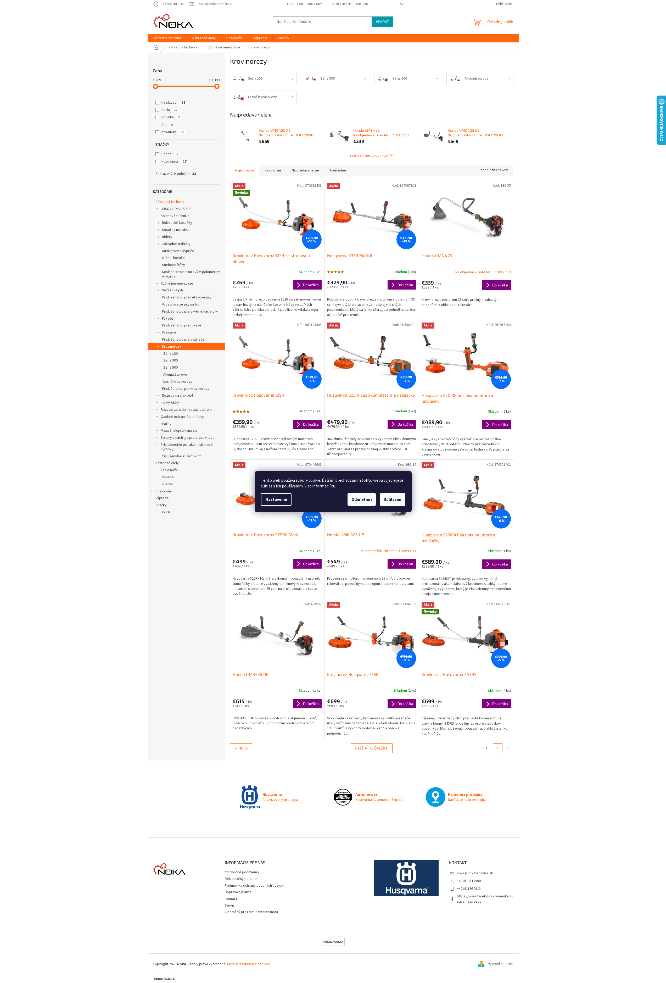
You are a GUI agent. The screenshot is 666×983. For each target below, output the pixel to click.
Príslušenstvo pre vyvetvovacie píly (190, 311)
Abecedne (338, 170)
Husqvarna (174, 161)
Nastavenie (276, 499)
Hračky (166, 423)
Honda (169, 154)
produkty (172, 132)
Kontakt (231, 899)
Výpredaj (162, 498)
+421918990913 (469, 888)
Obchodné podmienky (304, 4)
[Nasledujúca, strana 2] (497, 748)
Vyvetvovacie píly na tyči (181, 304)
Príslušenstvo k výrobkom (181, 456)
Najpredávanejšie (305, 170)
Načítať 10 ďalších (371, 748)
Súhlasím (392, 499)
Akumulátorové (175, 374)
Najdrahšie (273, 170)
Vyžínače (169, 332)
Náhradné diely (167, 463)
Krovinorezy (171, 346)
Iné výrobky (170, 402)
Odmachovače (173, 257)
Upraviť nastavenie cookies (248, 964)
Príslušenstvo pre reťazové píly (186, 297)
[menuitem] (167, 38)
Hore (243, 748)
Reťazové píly (173, 290)
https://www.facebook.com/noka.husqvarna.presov (485, 899)
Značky (161, 505)
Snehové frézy (173, 265)
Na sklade (173, 102)
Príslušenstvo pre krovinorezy (185, 388)
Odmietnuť (361, 499)
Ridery (167, 237)
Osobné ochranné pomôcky (182, 416)
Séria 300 (170, 360)
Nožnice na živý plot (177, 395)
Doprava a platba (238, 892)
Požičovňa (163, 491)
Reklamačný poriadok (350, 4)
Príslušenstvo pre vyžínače (183, 339)
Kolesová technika (175, 216)
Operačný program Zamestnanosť (251, 912)
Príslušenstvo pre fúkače (181, 325)
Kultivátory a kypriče (178, 251)
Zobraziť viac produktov (369, 155)
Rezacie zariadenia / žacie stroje (186, 409)
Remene (167, 477)
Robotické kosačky (177, 222)
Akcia (169, 110)
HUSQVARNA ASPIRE (176, 209)
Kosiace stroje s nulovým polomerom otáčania (191, 274)
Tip (167, 124)
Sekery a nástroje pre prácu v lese (188, 437)
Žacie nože (169, 470)
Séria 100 (170, 353)
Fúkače (167, 318)
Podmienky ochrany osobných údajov (254, 885)
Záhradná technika (169, 201)
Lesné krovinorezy (177, 381)
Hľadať (382, 21)
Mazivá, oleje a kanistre (179, 430)
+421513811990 (469, 881)
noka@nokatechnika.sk (475, 873)
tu (333, 486)
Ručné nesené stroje (177, 283)
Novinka (170, 117)
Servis (230, 905)
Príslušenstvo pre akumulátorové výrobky (187, 447)
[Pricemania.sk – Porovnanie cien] (333, 941)
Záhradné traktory (176, 244)
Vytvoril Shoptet (500, 964)
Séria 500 (170, 367)
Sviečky (167, 484)
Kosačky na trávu (175, 229)
